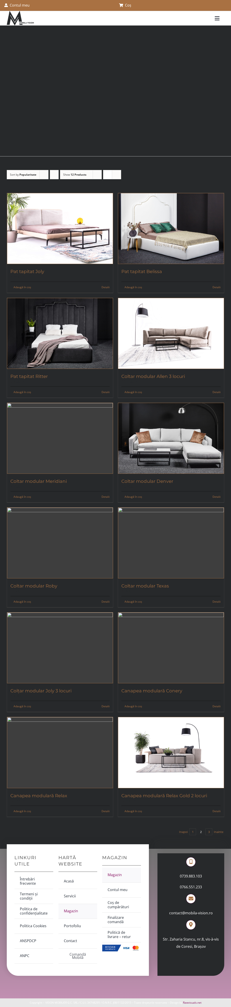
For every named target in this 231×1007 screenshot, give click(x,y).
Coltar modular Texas (145, 586)
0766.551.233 (191, 886)
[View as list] (116, 174)
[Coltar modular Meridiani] (60, 438)
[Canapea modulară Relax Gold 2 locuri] (171, 752)
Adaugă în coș (22, 287)
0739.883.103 (191, 876)
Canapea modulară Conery (151, 690)
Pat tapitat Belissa (141, 271)
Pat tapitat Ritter (29, 376)
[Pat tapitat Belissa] (171, 228)
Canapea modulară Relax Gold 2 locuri (164, 795)
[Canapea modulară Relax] (60, 752)
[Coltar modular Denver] (171, 438)
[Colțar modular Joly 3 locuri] (60, 647)
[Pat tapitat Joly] (60, 228)
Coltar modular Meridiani (38, 481)
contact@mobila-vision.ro (191, 912)
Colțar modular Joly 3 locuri (41, 690)
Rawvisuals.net (192, 1003)
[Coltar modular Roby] (60, 542)
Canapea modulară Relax (38, 795)
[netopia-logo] (121, 946)
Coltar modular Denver (147, 481)
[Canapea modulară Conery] (171, 647)
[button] (227, 5)
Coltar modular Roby (33, 586)
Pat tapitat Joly (27, 271)
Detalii (106, 287)
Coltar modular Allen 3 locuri (153, 376)
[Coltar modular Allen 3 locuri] (171, 333)
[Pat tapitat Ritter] (60, 333)
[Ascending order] (54, 174)
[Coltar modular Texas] (171, 542)
